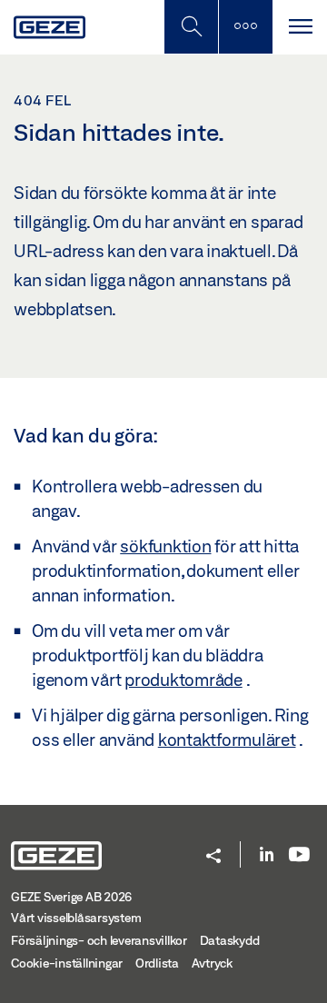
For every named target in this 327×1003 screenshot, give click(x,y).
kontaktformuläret (227, 740)
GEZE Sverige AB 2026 (71, 896)
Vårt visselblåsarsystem (76, 917)
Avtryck (212, 963)
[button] (213, 857)
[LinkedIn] (266, 855)
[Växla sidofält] (245, 27)
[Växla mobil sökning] (191, 27)
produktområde (183, 680)
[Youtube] (299, 855)
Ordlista (157, 963)
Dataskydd (230, 940)
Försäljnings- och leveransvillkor (99, 940)
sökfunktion (165, 546)
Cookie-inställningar (67, 963)
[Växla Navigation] (299, 27)
